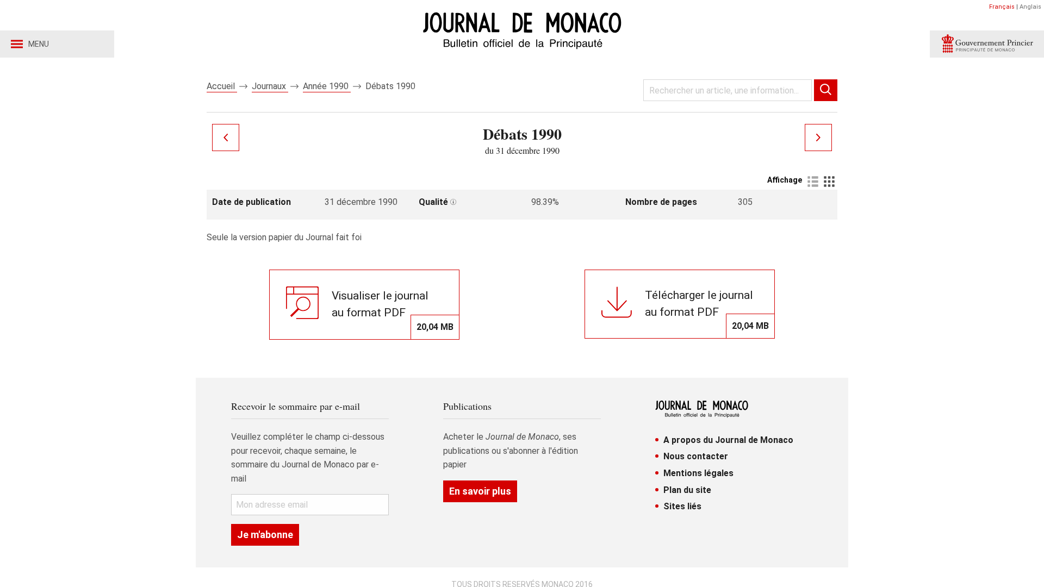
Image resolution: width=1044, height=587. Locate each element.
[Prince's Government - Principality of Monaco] (987, 44)
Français (1002, 6)
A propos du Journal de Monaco (728, 440)
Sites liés (682, 506)
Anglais (1030, 6)
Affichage (784, 180)
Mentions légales (698, 473)
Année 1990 (327, 86)
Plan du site (687, 490)
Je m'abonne (265, 534)
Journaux (270, 86)
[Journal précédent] (225, 137)
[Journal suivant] (818, 137)
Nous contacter (695, 456)
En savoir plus (480, 491)
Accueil (222, 86)
